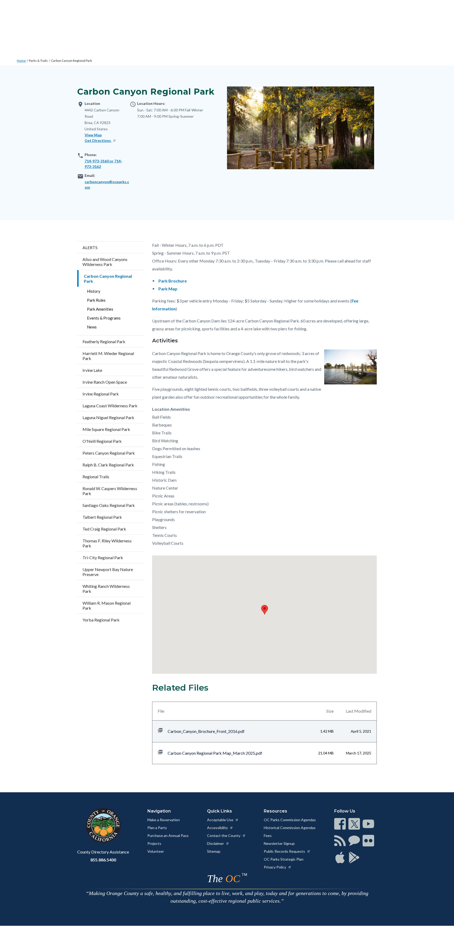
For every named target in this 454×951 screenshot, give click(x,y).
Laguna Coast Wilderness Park (109, 405)
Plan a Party (157, 827)
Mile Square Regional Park (106, 429)
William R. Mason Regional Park (106, 605)
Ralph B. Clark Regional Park (108, 464)
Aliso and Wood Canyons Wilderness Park (104, 262)
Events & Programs (104, 318)
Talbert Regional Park (102, 517)
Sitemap (213, 851)
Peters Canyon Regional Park (108, 452)
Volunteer (155, 851)
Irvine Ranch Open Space (104, 381)
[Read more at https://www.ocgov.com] (103, 825)
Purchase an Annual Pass (168, 835)
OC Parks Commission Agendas (290, 820)
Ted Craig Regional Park (104, 528)
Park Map (167, 288)
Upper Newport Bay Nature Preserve (107, 572)
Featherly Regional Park (103, 341)
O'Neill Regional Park (102, 441)
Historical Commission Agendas (290, 827)
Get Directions (98, 140)
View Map (93, 135)
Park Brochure (172, 280)
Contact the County (224, 835)
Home (21, 61)
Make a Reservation (163, 820)
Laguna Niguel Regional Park (108, 417)
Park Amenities (100, 309)
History (93, 291)
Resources (275, 811)
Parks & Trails (38, 61)
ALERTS (89, 247)
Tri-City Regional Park (102, 557)
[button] (264, 610)
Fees (268, 835)
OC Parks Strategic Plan (283, 859)
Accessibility (218, 827)
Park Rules (96, 300)
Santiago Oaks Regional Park (108, 505)
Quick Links (219, 811)
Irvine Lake (92, 370)
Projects (154, 843)
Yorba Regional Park (101, 619)
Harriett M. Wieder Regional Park (108, 356)
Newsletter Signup (279, 843)
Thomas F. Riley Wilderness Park (107, 543)
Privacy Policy (275, 867)
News (92, 327)
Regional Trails (95, 476)
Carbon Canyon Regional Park (71, 61)
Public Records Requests (285, 851)
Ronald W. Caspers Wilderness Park (109, 491)
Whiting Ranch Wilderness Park (106, 589)
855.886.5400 (103, 859)
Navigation (159, 811)
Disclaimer (216, 843)
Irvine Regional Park (100, 393)
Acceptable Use (220, 820)
